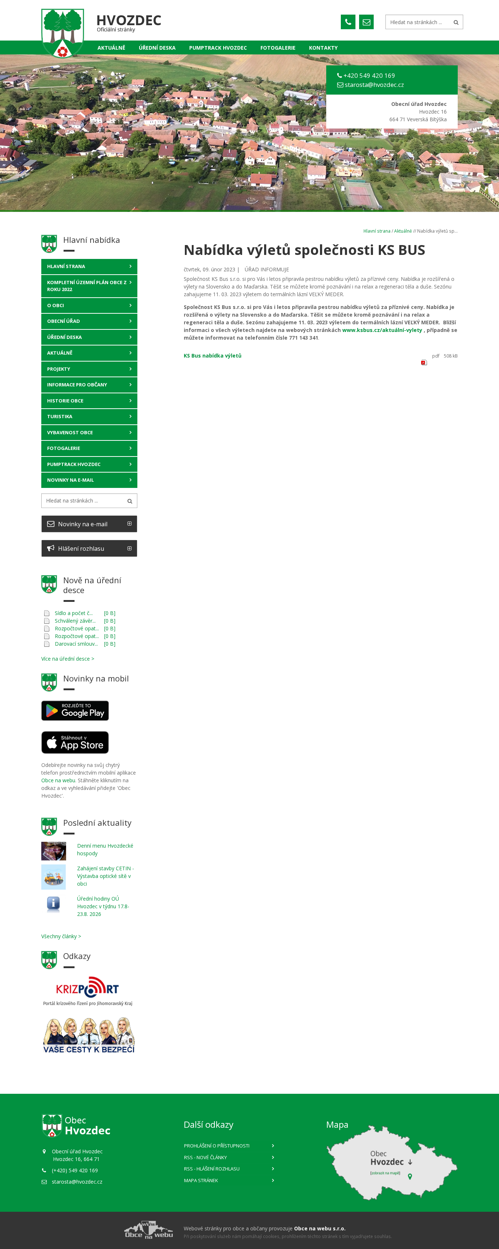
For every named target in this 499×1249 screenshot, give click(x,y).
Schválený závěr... (75, 620)
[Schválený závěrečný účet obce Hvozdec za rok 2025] (47, 621)
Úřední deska (157, 47)
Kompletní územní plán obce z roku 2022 (87, 286)
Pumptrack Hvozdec (73, 464)
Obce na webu (58, 780)
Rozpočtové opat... (77, 628)
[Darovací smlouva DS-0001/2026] (47, 644)
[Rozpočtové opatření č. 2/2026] (47, 636)
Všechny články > (61, 936)
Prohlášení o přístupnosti (217, 1145)
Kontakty (323, 47)
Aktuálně (111, 47)
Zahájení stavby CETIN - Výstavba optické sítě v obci (105, 876)
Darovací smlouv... (76, 643)
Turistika (59, 416)
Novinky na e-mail (70, 480)
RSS (205, 1157)
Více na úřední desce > (67, 658)
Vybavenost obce (70, 432)
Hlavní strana (66, 266)
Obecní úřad (63, 321)
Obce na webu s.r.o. (320, 1228)
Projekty (58, 369)
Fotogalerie (278, 47)
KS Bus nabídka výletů (212, 355)
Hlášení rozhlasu (81, 549)
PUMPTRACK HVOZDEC (218, 47)
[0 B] (109, 613)
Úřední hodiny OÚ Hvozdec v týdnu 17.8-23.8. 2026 (103, 906)
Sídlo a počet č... (74, 613)
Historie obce (65, 400)
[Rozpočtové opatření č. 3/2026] (47, 628)
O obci (55, 305)
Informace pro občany (77, 384)
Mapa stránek (201, 1180)
